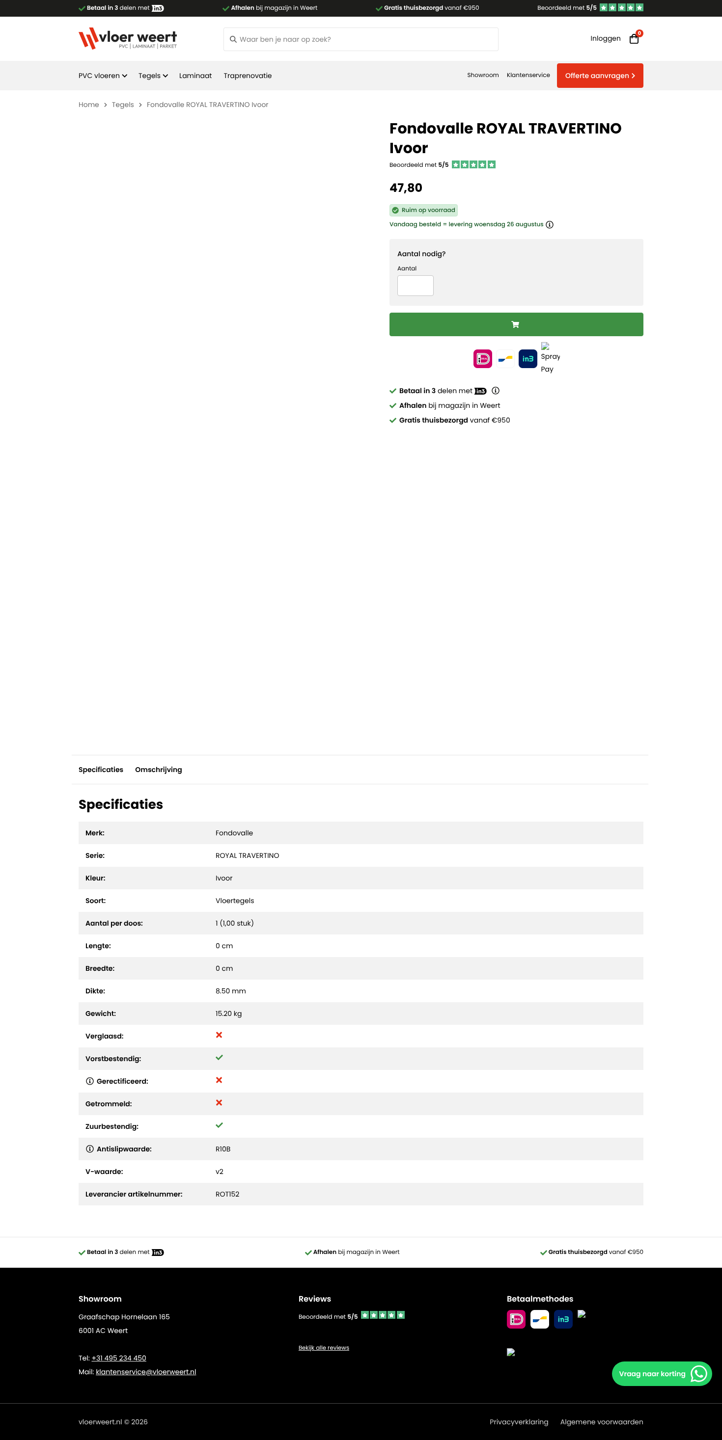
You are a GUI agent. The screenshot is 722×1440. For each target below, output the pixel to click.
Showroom (483, 75)
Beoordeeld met (567, 8)
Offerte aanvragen (597, 75)
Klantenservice (528, 75)
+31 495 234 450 (118, 1358)
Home (89, 104)
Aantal (407, 269)
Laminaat (195, 75)
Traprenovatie (247, 75)
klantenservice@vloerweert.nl (146, 1372)
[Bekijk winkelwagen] (634, 38)
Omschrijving (158, 769)
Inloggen (606, 38)
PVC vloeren (99, 75)
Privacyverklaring (519, 1422)
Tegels (150, 75)
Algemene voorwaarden (601, 1422)
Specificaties (101, 769)
